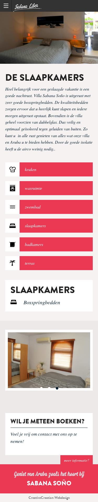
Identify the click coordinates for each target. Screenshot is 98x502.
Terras (29, 263)
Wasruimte (33, 188)
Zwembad (33, 206)
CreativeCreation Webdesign (49, 497)
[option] (49, 38)
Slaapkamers (35, 225)
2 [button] (49, 388)
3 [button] (57, 388)
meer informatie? (76, 460)
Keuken (30, 169)
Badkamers (34, 244)
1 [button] (41, 388)
